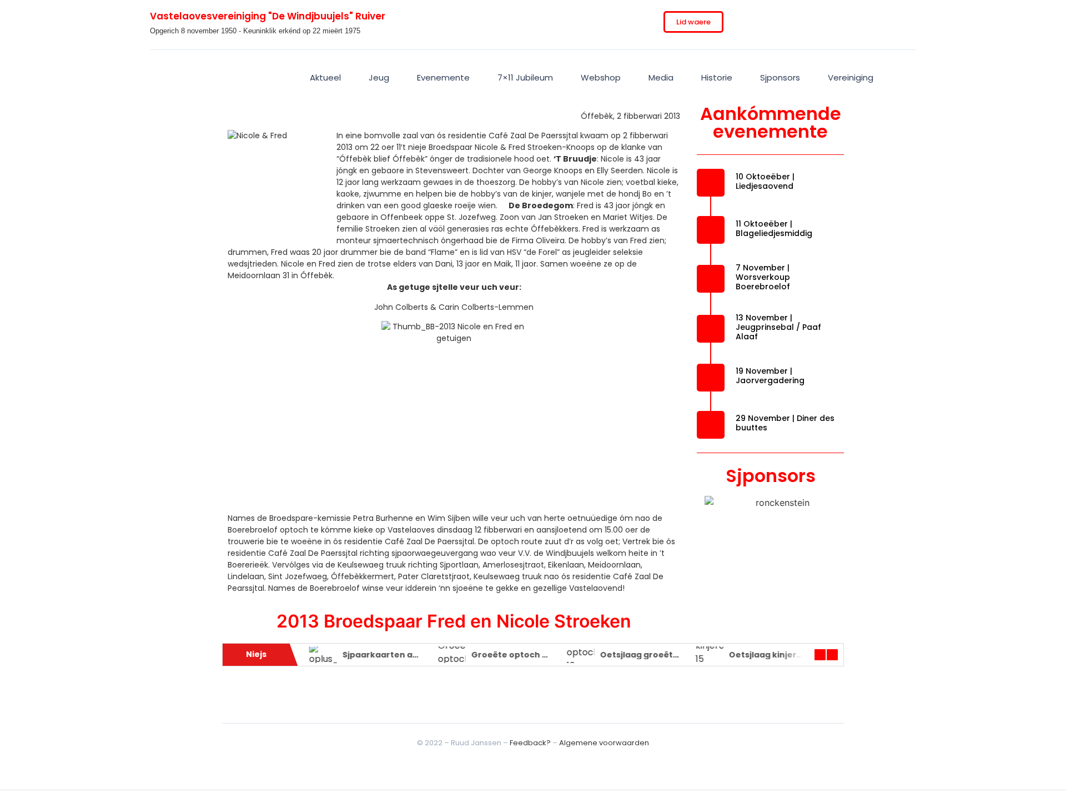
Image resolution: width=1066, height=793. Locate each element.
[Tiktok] (844, 22)
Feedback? (530, 742)
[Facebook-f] (776, 22)
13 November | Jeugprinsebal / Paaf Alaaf (778, 327)
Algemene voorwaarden (604, 742)
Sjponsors (780, 77)
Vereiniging (850, 77)
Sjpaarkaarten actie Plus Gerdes (408, 654)
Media (660, 77)
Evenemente (443, 77)
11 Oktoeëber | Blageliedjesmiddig (774, 228)
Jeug (379, 77)
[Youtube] (867, 22)
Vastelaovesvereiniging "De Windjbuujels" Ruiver (267, 16)
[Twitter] (799, 22)
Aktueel (325, 77)
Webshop (601, 77)
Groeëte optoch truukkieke (527, 654)
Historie (716, 77)
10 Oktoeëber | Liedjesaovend (765, 181)
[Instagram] (821, 22)
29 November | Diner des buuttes (785, 423)
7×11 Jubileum (525, 77)
